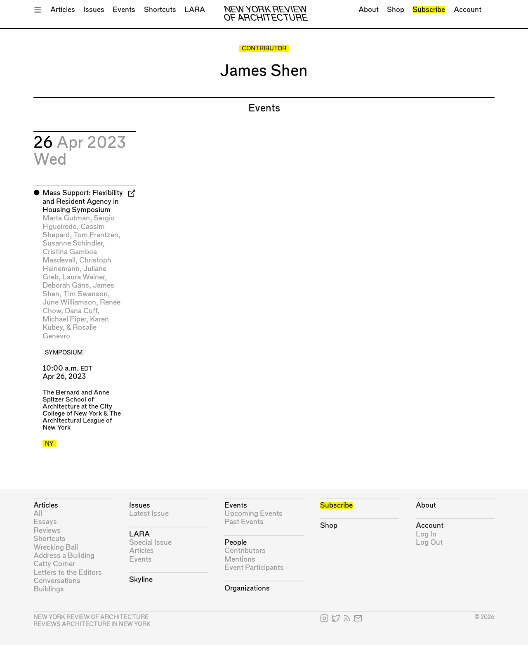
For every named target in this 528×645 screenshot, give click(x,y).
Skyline (141, 579)
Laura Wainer (83, 277)
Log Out (429, 542)
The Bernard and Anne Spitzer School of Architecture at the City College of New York (77, 403)
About (368, 9)
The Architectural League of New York (81, 421)
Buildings (48, 589)
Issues (93, 9)
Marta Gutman (66, 218)
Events (124, 9)
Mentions (239, 559)
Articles (62, 9)
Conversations (56, 580)
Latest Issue (149, 513)
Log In (426, 534)
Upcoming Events (253, 513)
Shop (395, 9)
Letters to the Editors (67, 572)
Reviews (47, 530)
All (37, 513)
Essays (45, 521)
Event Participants (254, 567)
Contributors (245, 550)
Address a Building (63, 555)
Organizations (247, 588)
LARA (194, 9)
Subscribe (428, 9)
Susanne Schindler (72, 243)
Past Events (244, 521)
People (235, 542)
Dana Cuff (81, 310)
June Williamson (69, 302)
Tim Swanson (85, 294)
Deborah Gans (65, 285)
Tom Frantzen (95, 235)
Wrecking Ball (55, 547)
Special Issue (150, 542)
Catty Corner (54, 563)
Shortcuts (160, 9)
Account (467, 9)
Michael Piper (64, 319)
